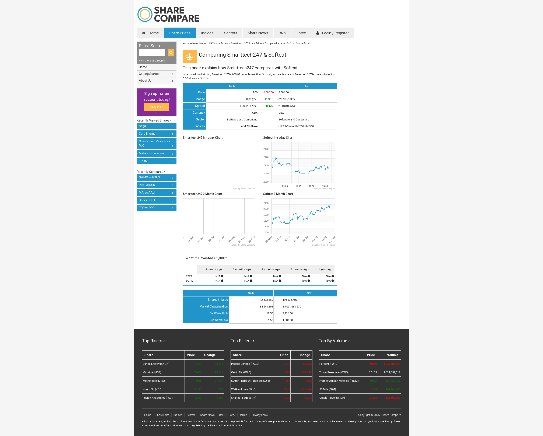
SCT (307, 85)
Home (153, 33)
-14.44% (307, 389)
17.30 (286, 397)
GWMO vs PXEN (149, 177)
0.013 (373, 380)
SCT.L (189, 280)
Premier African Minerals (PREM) (339, 380)
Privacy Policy (260, 414)
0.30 (287, 363)
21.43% (219, 380)
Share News (258, 33)
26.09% (219, 363)
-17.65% (307, 372)
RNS (282, 33)
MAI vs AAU (147, 192)
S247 (232, 85)
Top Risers (152, 340)
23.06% (219, 372)
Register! (157, 107)
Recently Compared (150, 171)
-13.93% (307, 397)
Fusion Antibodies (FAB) (158, 397)
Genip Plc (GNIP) (241, 372)
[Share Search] (171, 52)
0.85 (198, 380)
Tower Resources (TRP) (333, 372)
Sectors (230, 33)
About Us (145, 80)
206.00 (197, 372)
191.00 (197, 389)
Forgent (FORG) (329, 363)
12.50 (198, 397)
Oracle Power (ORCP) (332, 397)
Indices (207, 33)
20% (220, 389)
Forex (301, 33)
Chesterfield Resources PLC (154, 143)
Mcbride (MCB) (152, 372)
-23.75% (307, 363)
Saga (142, 126)
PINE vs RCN (147, 185)
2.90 (198, 363)
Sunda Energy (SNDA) (156, 363)
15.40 (286, 389)
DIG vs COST (147, 200)
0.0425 (373, 397)
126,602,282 (393, 397)
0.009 (373, 363)
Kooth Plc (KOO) (152, 389)
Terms (243, 414)
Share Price (162, 414)
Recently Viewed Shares (153, 120)
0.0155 (373, 372)
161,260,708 (393, 389)
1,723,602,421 (391, 363)
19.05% (219, 397)
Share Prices (180, 33)
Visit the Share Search (152, 60)
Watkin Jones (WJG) (243, 389)
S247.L (190, 276)
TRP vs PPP (147, 208)
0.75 (374, 389)
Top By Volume (333, 340)
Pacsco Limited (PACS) (245, 363)
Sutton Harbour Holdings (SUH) (250, 380)
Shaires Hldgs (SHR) (243, 397)
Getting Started (149, 73)
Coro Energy (147, 133)
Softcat (291, 67)
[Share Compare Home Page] (168, 14)
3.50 (287, 380)
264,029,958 (393, 380)
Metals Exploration (151, 153)
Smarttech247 (240, 67)
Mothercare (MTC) (154, 380)
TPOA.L (144, 161)
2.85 (287, 372)
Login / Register (335, 33)
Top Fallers (241, 340)
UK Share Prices (218, 43)
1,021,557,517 (391, 372)
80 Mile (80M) (327, 389)
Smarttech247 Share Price (246, 43)
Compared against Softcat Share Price (287, 43)
